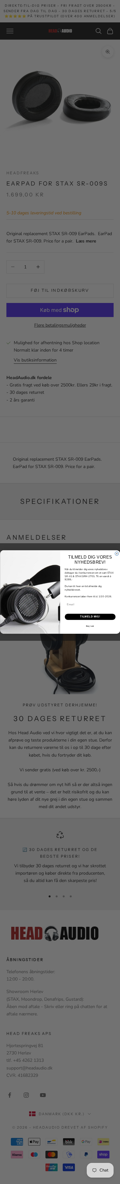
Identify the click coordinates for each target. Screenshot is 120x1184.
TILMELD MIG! (90, 617)
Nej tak (90, 626)
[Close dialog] (117, 554)
